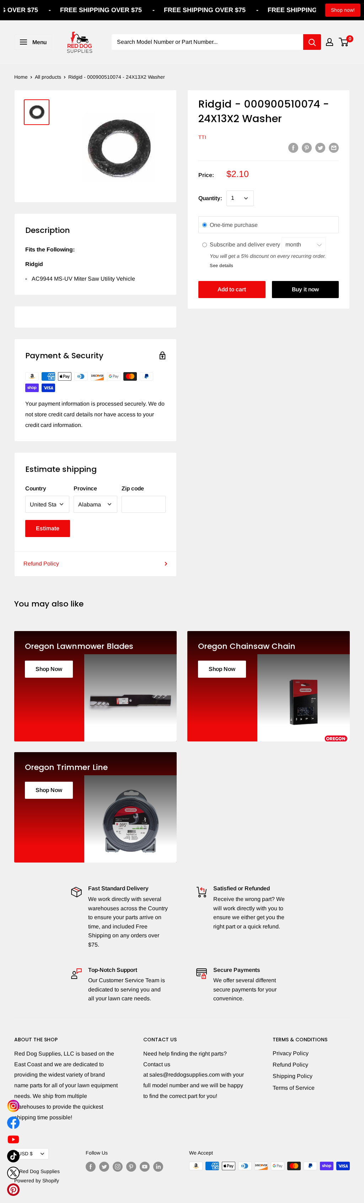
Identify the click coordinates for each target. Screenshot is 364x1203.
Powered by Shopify (36, 1180)
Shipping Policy (292, 1076)
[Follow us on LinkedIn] (158, 1167)
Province (85, 488)
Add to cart (232, 289)
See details (221, 265)
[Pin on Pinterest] (307, 147)
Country (35, 488)
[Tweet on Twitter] (320, 147)
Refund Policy (41, 564)
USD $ (25, 1153)
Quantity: (210, 198)
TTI (202, 137)
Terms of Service (294, 1088)
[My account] (329, 42)
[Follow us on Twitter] (104, 1167)
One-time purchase (234, 225)
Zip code (133, 488)
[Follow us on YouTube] (145, 1167)
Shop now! (343, 10)
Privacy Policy (291, 1053)
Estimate (47, 528)
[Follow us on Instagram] (118, 1167)
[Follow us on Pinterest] (131, 1167)
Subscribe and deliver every (246, 244)
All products (48, 77)
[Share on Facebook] (293, 147)
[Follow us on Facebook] (91, 1167)
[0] (343, 42)
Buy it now (305, 289)
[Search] (312, 42)
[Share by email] (334, 147)
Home (21, 77)
